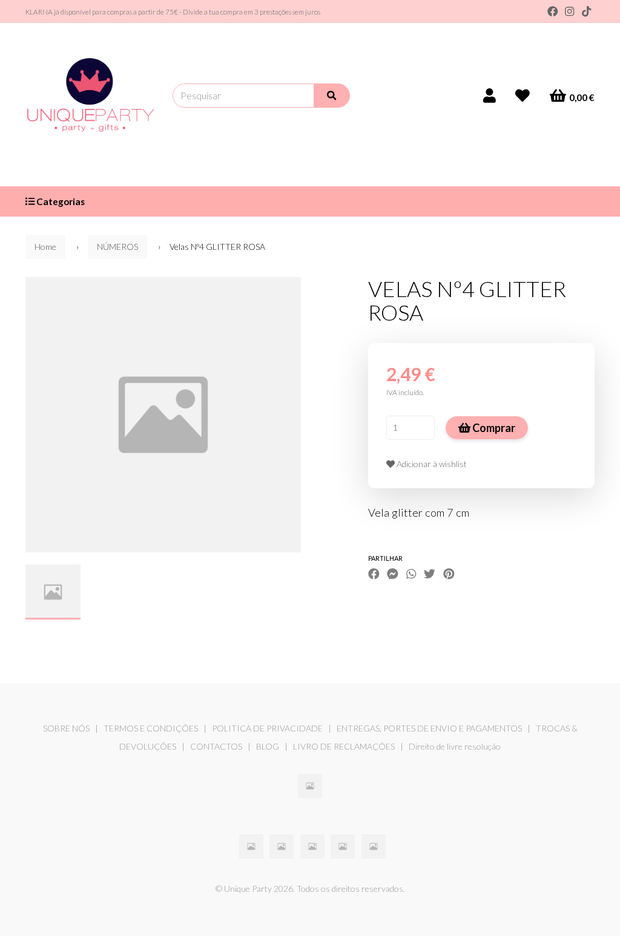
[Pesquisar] (332, 95)
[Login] (489, 95)
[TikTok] (586, 11)
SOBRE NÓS (66, 728)
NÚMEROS (117, 246)
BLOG (267, 746)
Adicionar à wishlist (431, 464)
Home (45, 246)
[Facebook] (553, 11)
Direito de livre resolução (455, 746)
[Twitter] (429, 574)
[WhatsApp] (411, 574)
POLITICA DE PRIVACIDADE (267, 728)
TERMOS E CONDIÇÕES (151, 728)
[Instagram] (569, 11)
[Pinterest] (449, 574)
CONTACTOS (216, 746)
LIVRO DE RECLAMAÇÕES (344, 746)
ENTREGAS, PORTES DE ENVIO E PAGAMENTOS (429, 728)
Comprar (492, 427)
